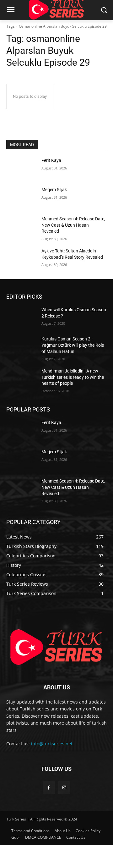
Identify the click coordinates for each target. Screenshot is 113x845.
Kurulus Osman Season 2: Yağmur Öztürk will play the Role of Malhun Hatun (72, 345)
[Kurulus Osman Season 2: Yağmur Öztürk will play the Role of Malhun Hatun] (21, 346)
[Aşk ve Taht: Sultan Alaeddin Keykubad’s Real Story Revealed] (21, 258)
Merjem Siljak (54, 189)
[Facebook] (49, 787)
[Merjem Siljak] (21, 197)
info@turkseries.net (52, 744)
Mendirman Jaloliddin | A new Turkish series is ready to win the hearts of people (72, 377)
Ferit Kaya (51, 160)
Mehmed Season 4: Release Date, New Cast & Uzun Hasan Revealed (73, 225)
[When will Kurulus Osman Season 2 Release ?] (21, 317)
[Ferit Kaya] (21, 168)
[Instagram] (64, 787)
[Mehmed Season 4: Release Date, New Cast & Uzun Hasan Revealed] (21, 226)
